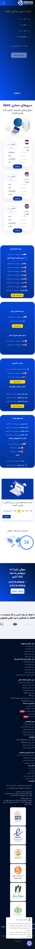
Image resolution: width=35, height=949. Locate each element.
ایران (22, 254)
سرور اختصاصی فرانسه (28, 732)
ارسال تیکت (17, 591)
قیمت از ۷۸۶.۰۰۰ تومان (11, 394)
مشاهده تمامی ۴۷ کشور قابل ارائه (25, 675)
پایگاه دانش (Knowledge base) (26, 740)
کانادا (22, 271)
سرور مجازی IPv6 (30, 657)
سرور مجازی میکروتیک (28, 688)
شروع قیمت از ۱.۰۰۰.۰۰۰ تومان (14, 377)
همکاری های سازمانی (29, 748)
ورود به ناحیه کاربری (29, 758)
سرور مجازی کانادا (30, 664)
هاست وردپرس (24, 424)
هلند (22, 264)
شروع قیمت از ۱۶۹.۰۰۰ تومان (12, 424)
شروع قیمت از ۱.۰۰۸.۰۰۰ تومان (13, 283)
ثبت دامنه (32, 716)
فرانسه (22, 267)
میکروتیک (22, 290)
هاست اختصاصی (23, 427)
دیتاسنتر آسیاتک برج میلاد (14, 444)
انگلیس (22, 279)
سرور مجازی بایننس (22, 394)
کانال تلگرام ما (31, 773)
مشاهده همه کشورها (17, 295)
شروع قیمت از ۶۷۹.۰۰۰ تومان (12, 290)
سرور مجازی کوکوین (22, 398)
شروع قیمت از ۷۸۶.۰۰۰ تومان (14, 264)
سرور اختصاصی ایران (29, 724)
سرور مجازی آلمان (30, 672)
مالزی (22, 287)
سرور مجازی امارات (29, 667)
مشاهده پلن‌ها (19, 55)
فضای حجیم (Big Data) (28, 742)
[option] (17, 623)
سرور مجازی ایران (30, 646)
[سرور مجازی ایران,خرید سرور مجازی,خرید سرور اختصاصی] (26, 3)
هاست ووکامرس (24, 431)
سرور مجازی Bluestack (28, 701)
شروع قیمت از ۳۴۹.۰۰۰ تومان (12, 431)
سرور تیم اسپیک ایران (29, 745)
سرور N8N (32, 695)
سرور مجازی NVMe (29, 693)
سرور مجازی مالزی (30, 670)
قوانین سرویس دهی (29, 776)
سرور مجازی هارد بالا (29, 690)
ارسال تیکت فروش (29, 763)
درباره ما (32, 771)
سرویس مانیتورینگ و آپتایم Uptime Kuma (23, 698)
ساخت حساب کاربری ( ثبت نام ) (26, 755)
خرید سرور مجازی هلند (18, 11)
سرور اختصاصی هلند (29, 729)
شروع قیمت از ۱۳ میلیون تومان (14, 317)
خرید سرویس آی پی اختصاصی (26, 682)
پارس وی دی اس (4, 936)
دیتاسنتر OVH (13, 448)
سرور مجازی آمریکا (29, 654)
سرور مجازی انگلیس (29, 662)
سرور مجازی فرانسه (29, 651)
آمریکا (22, 275)
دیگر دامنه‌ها (21, 465)
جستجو (6, 516)
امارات (22, 283)
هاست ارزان (31, 714)
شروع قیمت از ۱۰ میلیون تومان (14, 341)
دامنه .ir (22, 461)
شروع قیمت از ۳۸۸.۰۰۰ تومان (14, 254)
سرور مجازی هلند (30, 649)
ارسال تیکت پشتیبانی (29, 760)
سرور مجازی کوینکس (22, 401)
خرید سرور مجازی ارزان (28, 685)
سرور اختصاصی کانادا (29, 735)
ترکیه (23, 377)
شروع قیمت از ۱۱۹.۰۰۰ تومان (12, 435)
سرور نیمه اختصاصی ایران (27, 727)
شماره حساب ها (30, 778)
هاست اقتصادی (24, 435)
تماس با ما (32, 768)
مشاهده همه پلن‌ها (17, 406)
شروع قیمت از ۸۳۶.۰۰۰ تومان (13, 279)
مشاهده (17, 166)
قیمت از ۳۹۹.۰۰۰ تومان (12, 465)
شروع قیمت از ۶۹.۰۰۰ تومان (13, 461)
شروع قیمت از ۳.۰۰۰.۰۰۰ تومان (14, 287)
